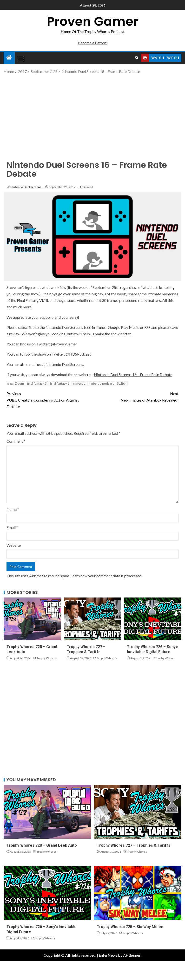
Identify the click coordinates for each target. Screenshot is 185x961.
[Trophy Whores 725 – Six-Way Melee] (137, 893)
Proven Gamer (92, 21)
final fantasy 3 (37, 383)
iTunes (101, 327)
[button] (20, 58)
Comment (16, 441)
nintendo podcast (101, 383)
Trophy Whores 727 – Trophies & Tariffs (133, 845)
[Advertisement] (92, 113)
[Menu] (20, 58)
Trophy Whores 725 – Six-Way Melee (130, 926)
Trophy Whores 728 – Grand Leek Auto (42, 845)
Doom (19, 383)
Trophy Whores (47, 658)
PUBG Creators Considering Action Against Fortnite (43, 400)
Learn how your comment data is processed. (106, 575)
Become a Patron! (92, 42)
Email (12, 527)
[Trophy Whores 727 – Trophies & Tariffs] (92, 618)
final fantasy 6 (60, 383)
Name (13, 509)
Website (14, 545)
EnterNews (108, 955)
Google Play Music (123, 327)
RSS (147, 327)
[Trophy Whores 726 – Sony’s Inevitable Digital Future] (152, 618)
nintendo (79, 383)
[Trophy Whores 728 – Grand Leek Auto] (32, 618)
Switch (121, 383)
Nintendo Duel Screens (26, 187)
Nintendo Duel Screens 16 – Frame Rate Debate (133, 374)
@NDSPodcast (78, 354)
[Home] (9, 57)
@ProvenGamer (64, 344)
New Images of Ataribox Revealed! (149, 396)
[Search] (137, 57)
